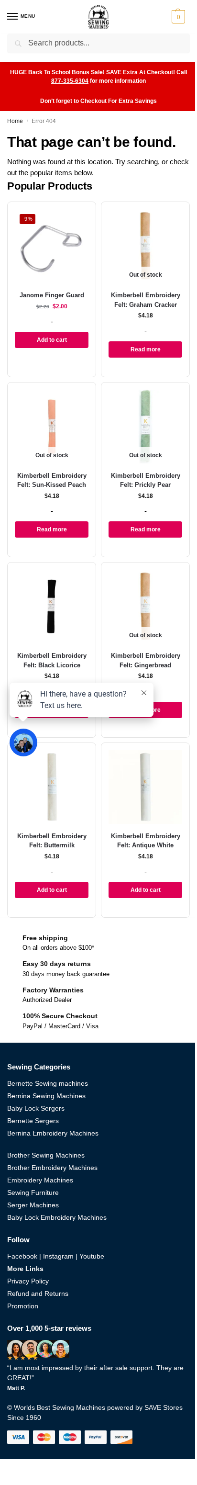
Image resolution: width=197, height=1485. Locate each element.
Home (15, 121)
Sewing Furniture (33, 1192)
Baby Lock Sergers (36, 1108)
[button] (179, 16)
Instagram (58, 1256)
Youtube (91, 1256)
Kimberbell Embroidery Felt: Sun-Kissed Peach (52, 480)
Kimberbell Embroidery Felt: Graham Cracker (145, 300)
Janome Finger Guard (52, 295)
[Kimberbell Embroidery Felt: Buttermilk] (51, 787)
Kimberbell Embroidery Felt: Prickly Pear (145, 480)
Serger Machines (33, 1205)
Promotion (22, 1306)
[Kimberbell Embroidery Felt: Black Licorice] (51, 606)
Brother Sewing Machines (46, 1155)
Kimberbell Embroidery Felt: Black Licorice (52, 660)
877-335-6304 (69, 81)
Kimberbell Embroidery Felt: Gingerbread (145, 660)
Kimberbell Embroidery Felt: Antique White (145, 840)
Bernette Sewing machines (47, 1083)
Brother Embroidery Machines (52, 1167)
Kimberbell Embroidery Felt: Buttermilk (52, 840)
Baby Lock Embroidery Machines (57, 1217)
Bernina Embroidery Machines (52, 1133)
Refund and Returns (37, 1293)
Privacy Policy (28, 1281)
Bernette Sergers (33, 1121)
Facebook (22, 1256)
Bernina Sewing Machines (46, 1096)
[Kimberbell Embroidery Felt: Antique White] (145, 787)
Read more (146, 349)
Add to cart (52, 340)
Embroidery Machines (40, 1180)
